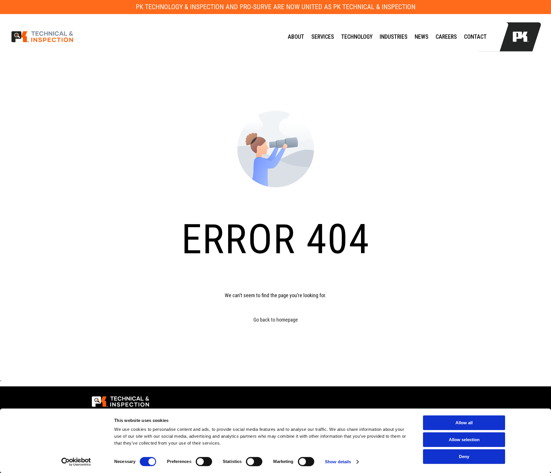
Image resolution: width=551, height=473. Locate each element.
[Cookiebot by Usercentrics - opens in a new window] (76, 462)
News (421, 36)
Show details (338, 461)
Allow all (464, 422)
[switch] (204, 461)
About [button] (296, 36)
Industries (394, 36)
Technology (356, 36)
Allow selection (464, 439)
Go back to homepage (275, 320)
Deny (464, 456)
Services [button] (322, 36)
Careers (446, 36)
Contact (475, 36)
